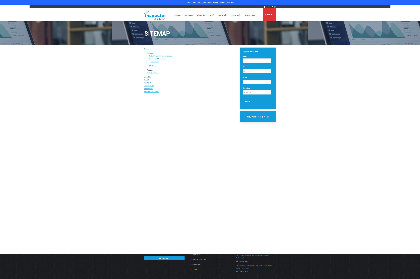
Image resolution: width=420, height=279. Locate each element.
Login (267, 7)
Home (146, 49)
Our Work (147, 83)
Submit (247, 101)
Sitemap (195, 269)
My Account (148, 89)
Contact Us (196, 264)
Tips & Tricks (149, 86)
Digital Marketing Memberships (160, 56)
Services (150, 53)
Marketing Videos (153, 73)
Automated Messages (157, 59)
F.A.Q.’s (146, 80)
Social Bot (154, 62)
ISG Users (152, 66)
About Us (147, 77)
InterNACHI (196, 254)
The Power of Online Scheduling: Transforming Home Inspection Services (253, 267)
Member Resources (151, 92)
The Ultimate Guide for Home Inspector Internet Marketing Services (252, 256)
